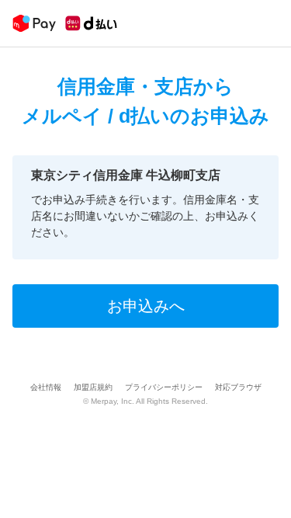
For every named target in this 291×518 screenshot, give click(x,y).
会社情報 (45, 387)
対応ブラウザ (238, 387)
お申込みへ (146, 306)
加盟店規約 (93, 387)
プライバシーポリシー (164, 387)
